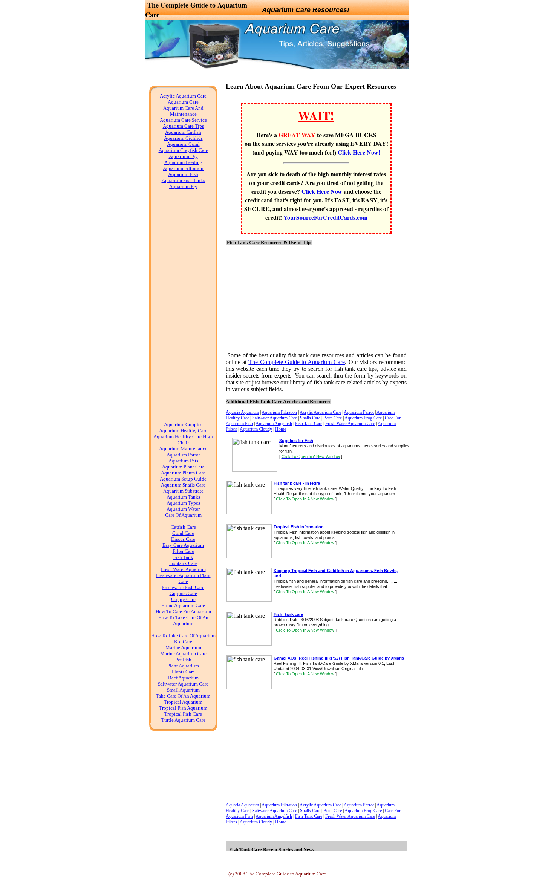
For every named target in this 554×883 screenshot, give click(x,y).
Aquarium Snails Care (183, 485)
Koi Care (183, 641)
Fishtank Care (183, 563)
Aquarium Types (183, 503)
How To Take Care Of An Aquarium (183, 620)
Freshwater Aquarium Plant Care (183, 578)
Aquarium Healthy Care (183, 430)
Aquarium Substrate (183, 491)
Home (280, 429)
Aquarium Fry (183, 186)
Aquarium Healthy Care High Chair (183, 439)
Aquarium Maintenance (183, 448)
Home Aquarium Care (183, 605)
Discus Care (183, 539)
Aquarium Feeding (183, 162)
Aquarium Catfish (183, 132)
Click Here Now (321, 191)
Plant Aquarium (183, 666)
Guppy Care (183, 599)
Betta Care (332, 418)
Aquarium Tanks (183, 497)
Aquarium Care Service (183, 120)
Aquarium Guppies (183, 424)
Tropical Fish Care (183, 714)
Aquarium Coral (183, 144)
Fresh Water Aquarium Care (350, 423)
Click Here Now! (359, 152)
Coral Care (183, 533)
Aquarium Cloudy (256, 429)
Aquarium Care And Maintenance (183, 111)
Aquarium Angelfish (274, 423)
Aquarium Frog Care (363, 418)
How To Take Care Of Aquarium (183, 635)
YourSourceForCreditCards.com (325, 217)
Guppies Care (183, 593)
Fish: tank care (288, 614)
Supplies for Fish (296, 440)
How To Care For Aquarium (183, 611)
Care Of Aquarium (183, 515)
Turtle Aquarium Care (183, 720)
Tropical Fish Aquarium (183, 708)
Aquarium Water (183, 509)
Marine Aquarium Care (183, 654)
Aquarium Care (183, 102)
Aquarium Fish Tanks (183, 180)
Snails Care (310, 418)
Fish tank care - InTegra (297, 483)
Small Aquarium (183, 690)
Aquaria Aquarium (242, 412)
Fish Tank (183, 557)
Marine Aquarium (183, 647)
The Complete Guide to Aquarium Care (296, 362)
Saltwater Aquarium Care (183, 684)
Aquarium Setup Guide (183, 479)
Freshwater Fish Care (183, 587)
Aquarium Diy (183, 156)
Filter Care (183, 551)
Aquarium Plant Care (183, 467)
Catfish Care (183, 527)
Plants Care (183, 672)
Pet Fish (183, 660)
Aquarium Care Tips (183, 126)
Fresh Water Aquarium (183, 569)
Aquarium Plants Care (183, 473)
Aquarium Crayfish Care (183, 150)
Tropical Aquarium (183, 702)
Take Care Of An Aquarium (183, 696)
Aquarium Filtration (183, 168)
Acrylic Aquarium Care (183, 96)
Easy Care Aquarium (183, 545)
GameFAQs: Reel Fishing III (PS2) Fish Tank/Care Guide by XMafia (339, 658)
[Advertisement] (183, 309)
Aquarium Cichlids (183, 138)
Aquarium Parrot (183, 455)
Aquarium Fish (183, 174)
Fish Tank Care (308, 423)
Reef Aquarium (183, 678)
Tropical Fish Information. (299, 527)
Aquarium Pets (183, 461)
